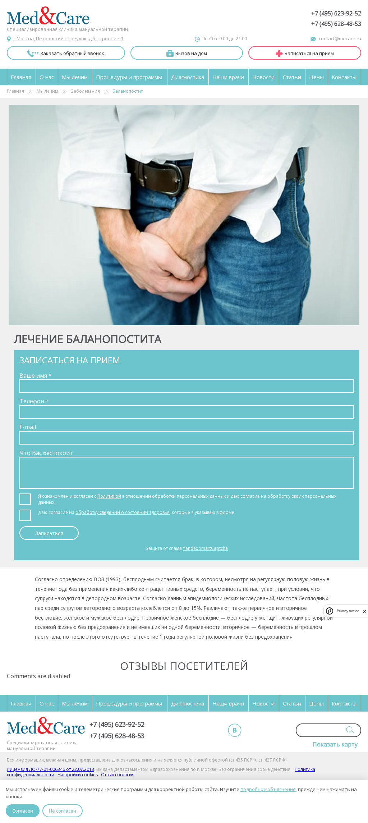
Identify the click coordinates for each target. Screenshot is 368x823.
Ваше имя (35, 376)
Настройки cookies (78, 775)
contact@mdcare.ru (340, 38)
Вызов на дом (191, 53)
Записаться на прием (309, 53)
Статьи (292, 77)
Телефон (34, 401)
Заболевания (85, 91)
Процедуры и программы (129, 77)
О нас (47, 77)
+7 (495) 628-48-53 (336, 23)
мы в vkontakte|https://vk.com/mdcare (235, 730)
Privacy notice (348, 611)
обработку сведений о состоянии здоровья (122, 512)
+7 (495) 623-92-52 (336, 13)
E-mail (27, 427)
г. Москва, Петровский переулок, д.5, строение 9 (68, 38)
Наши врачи (228, 77)
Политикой (109, 496)
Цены (316, 77)
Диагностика (187, 77)
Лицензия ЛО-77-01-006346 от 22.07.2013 (50, 769)
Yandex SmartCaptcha (205, 548)
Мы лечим (75, 77)
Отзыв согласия (117, 775)
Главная (21, 77)
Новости (263, 77)
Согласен (22, 811)
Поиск (350, 730)
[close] (364, 611)
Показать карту (335, 744)
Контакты (344, 77)
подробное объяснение (268, 789)
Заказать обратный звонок (72, 53)
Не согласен (62, 811)
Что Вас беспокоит (46, 453)
